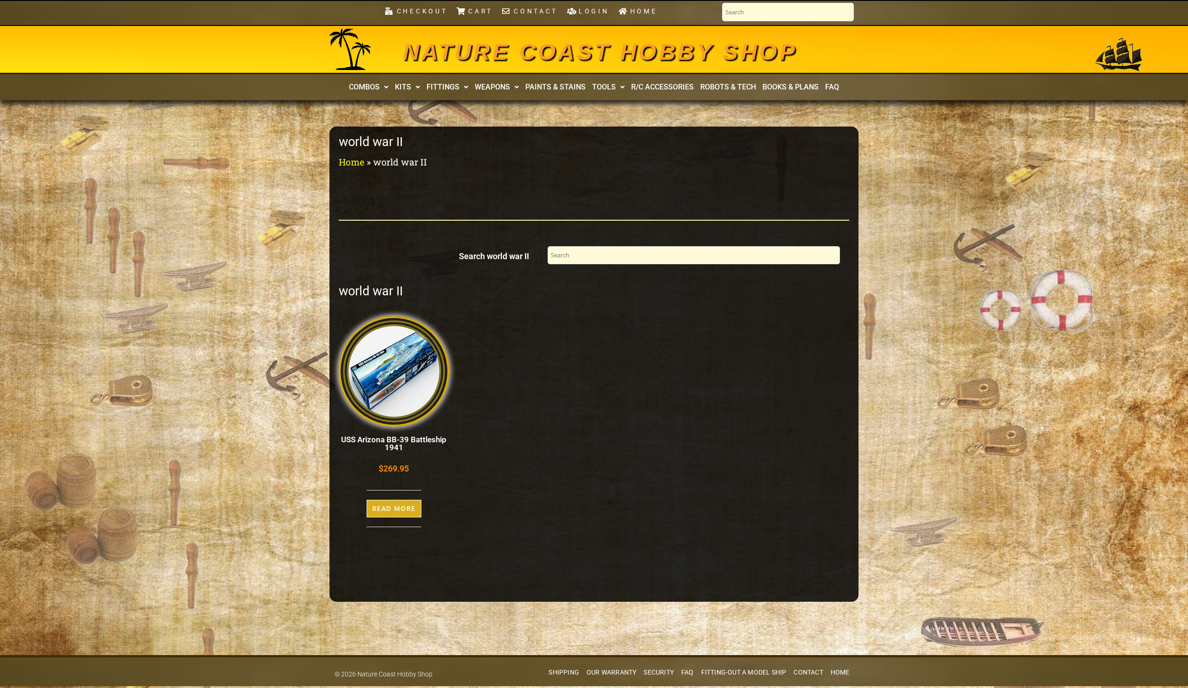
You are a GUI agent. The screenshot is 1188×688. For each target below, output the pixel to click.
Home (351, 162)
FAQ (832, 87)
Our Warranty (611, 672)
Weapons (492, 87)
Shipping (564, 672)
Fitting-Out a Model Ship (744, 672)
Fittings (442, 87)
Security (659, 672)
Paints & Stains (555, 87)
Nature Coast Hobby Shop (600, 51)
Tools (604, 87)
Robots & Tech (728, 87)
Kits (403, 87)
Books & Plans (790, 87)
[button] (369, 87)
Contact (808, 672)
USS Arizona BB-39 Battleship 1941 (393, 443)
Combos (364, 87)
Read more (394, 508)
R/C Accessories (662, 87)
